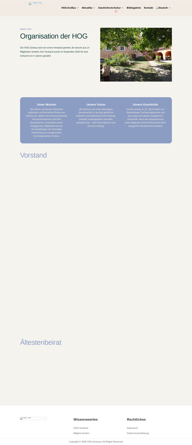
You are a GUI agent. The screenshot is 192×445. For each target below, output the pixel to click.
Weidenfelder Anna (125, 192)
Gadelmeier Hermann (51, 192)
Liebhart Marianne (49, 360)
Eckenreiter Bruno (124, 215)
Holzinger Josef (122, 306)
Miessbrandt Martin (125, 237)
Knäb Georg (120, 283)
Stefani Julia (120, 169)
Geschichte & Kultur (109, 8)
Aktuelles (87, 8)
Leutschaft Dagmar (49, 261)
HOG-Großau (68, 8)
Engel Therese (46, 215)
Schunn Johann (46, 284)
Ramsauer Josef (47, 384)
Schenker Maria (123, 384)
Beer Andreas (121, 360)
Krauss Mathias (47, 306)
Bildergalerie (134, 8)
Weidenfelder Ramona (51, 238)
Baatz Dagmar (46, 169)
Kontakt (148, 8)
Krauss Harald (122, 260)
